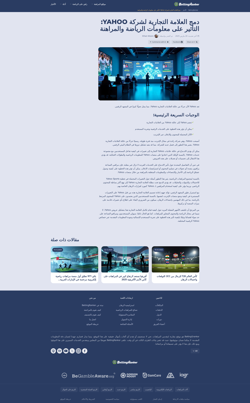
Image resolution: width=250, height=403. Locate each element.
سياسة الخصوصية (112, 399)
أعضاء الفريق (159, 324)
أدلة (64, 4)
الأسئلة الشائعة (126, 324)
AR (196, 351)
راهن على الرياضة (80, 4)
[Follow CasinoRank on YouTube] (66, 351)
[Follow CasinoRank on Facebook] (84, 351)
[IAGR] (184, 375)
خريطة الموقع (93, 324)
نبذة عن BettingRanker (92, 305)
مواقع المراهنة (100, 4)
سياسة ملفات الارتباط (181, 399)
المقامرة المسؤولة (127, 314)
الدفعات (159, 309)
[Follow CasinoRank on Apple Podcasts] (53, 351)
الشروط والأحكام (88, 399)
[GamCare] (152, 375)
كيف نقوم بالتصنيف (92, 314)
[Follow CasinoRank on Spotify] (59, 351)
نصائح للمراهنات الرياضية (126, 309)
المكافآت (159, 305)
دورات (159, 319)
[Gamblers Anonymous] (170, 375)
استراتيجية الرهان (126, 305)
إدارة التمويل (126, 319)
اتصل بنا (92, 319)
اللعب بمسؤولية (136, 399)
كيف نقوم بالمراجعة (92, 309)
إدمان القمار (157, 399)
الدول (159, 314)
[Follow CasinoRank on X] (72, 351)
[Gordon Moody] (129, 375)
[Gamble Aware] (93, 375)
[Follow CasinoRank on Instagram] (78, 351)
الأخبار (53, 4)
